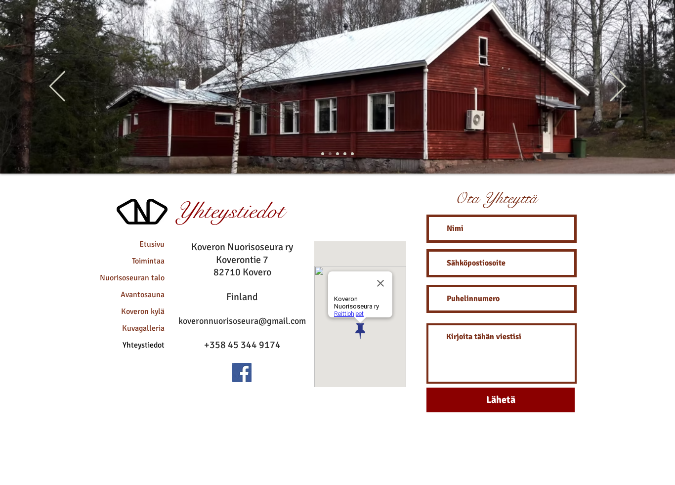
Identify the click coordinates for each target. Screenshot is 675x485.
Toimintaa (148, 261)
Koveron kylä (143, 311)
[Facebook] (242, 372)
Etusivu (152, 244)
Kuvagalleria (143, 328)
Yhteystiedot (144, 345)
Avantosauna (143, 295)
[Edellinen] (57, 87)
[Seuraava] (618, 87)
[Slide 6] (330, 153)
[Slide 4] (322, 153)
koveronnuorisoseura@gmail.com (242, 320)
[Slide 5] (344, 153)
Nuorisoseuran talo (132, 278)
